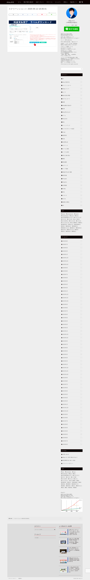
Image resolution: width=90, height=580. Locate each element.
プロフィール (49, 2)
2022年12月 (72, 367)
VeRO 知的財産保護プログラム (67, 217)
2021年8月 (72, 417)
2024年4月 (72, 321)
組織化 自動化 (72, 202)
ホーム (19, 2)
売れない (71, 224)
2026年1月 (72, 254)
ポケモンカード (72, 98)
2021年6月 (72, 424)
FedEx (72, 188)
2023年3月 (72, 357)
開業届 (74, 231)
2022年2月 (72, 401)
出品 (72, 138)
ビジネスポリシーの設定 (72, 128)
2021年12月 (72, 407)
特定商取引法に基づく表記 (69, 460)
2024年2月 (72, 327)
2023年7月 (72, 344)
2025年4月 (72, 284)
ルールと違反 (72, 148)
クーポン (64, 219)
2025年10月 (72, 264)
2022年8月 (72, 381)
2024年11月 (72, 297)
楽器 (72, 102)
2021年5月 (72, 427)
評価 (77, 229)
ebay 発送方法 (72, 82)
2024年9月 (72, 304)
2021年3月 (72, 431)
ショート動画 (76, 219)
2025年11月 (72, 261)
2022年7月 (72, 384)
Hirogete (72, 178)
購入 (72, 122)
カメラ (72, 92)
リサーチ (72, 195)
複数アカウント (70, 229)
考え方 (64, 229)
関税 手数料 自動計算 (28, 2)
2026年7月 (72, 244)
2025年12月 (72, 257)
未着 (63, 226)
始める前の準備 (72, 95)
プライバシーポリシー (68, 463)
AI (72, 78)
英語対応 (72, 135)
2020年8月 (72, 437)
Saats (72, 215)
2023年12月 (72, 334)
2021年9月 (72, 414)
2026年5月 (72, 247)
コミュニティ (58, 2)
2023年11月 (72, 337)
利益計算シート (73, 2)
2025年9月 (72, 267)
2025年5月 (72, 281)
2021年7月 (72, 421)
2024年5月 (72, 317)
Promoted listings (65, 215)
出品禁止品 (72, 142)
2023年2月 (72, 361)
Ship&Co (72, 182)
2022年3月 (72, 397)
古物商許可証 (64, 224)
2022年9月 (72, 377)
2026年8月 (72, 241)
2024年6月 (72, 314)
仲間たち (66, 2)
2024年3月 (72, 324)
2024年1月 (72, 331)
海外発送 (69, 226)
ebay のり (10, 2)
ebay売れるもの (72, 112)
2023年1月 (72, 364)
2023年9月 (72, 341)
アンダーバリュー (78, 217)
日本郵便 (72, 185)
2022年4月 (72, 394)
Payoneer (72, 118)
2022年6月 (72, 387)
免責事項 (20, 578)
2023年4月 (72, 354)
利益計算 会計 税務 (72, 172)
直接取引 (63, 485)
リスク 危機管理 (74, 222)
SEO (77, 215)
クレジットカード (72, 85)
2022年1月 (72, 404)
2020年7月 (72, 441)
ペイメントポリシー (65, 222)
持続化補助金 (77, 224)
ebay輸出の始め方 (72, 105)
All (72, 205)
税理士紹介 (68, 485)
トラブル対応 (72, 152)
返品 (63, 231)
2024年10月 (72, 301)
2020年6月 (72, 444)
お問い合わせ (66, 454)
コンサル (70, 219)
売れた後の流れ (72, 155)
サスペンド (72, 145)
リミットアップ (72, 125)
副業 (81, 222)
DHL (72, 192)
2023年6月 (72, 347)
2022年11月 (72, 371)
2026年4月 (72, 251)
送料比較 (68, 231)
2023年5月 (72, 351)
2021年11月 (72, 411)
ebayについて (72, 88)
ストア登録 (72, 168)
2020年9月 (72, 434)
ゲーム (72, 115)
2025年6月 (72, 277)
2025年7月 (72, 274)
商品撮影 (72, 162)
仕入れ (72, 198)
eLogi (72, 132)
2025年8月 (72, 271)
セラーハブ (72, 165)
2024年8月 (72, 307)
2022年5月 (72, 391)
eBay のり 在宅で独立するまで (70, 457)
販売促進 (72, 175)
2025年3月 (72, 287)
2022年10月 (72, 374)
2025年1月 (72, 291)
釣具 (72, 108)
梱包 (72, 158)
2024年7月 (72, 311)
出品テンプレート (40, 2)
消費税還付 (75, 226)
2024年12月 (72, 294)
